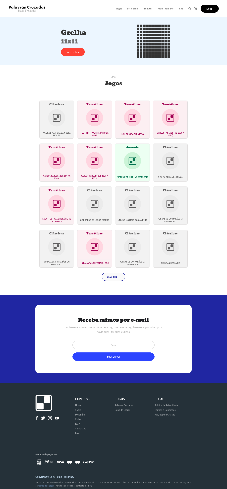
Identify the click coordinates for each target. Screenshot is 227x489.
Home (78, 405)
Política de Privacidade (166, 405)
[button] (119, 8)
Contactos (80, 428)
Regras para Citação (165, 414)
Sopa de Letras (122, 410)
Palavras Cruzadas (124, 405)
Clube (78, 419)
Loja (77, 433)
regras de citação (46, 485)
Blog (180, 8)
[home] (27, 8)
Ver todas (73, 52)
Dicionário (132, 8)
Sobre (78, 410)
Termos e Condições (165, 410)
